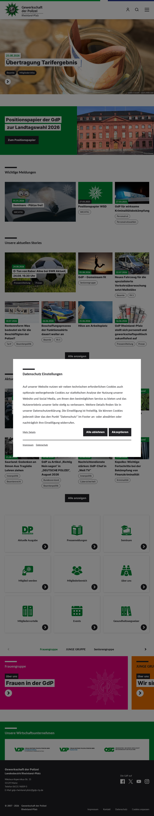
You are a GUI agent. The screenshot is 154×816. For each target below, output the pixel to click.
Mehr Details (29, 432)
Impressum (28, 444)
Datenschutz (42, 444)
